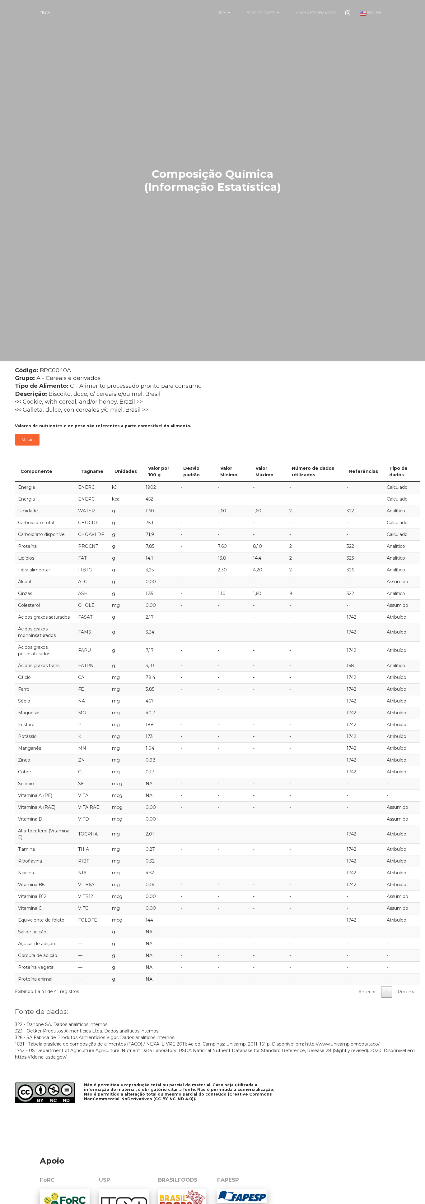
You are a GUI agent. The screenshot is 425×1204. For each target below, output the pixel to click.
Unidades (125, 471)
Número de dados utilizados (313, 471)
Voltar (27, 439)
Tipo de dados (398, 471)
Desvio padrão (191, 471)
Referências (363, 471)
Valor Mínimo (228, 471)
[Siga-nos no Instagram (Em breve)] (347, 12)
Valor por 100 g (158, 471)
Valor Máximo (264, 471)
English (374, 13)
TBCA (45, 12)
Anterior (367, 992)
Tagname (92, 471)
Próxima (407, 992)
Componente (36, 471)
